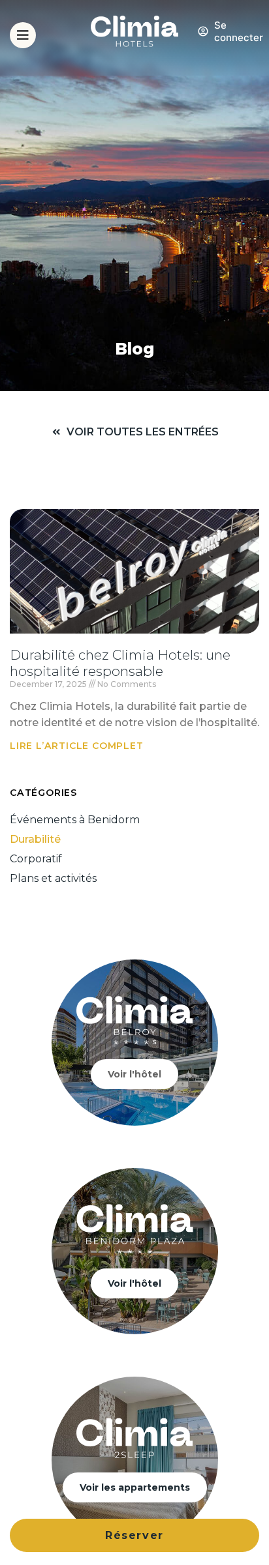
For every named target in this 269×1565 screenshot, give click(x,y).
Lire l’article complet (77, 746)
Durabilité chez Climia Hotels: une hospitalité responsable (120, 663)
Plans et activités (53, 878)
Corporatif (36, 859)
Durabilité (35, 839)
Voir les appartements (135, 1487)
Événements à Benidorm (75, 819)
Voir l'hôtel (134, 1074)
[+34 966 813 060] (252, 48)
